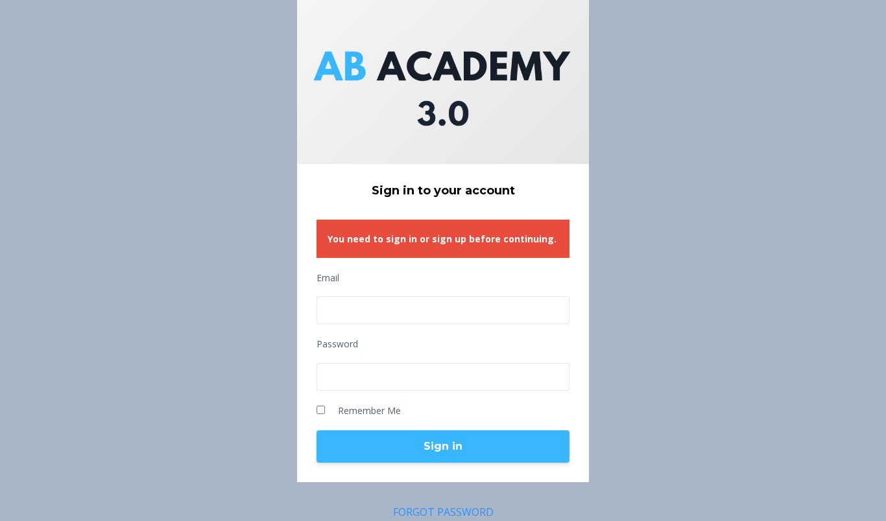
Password (337, 344)
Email (328, 278)
